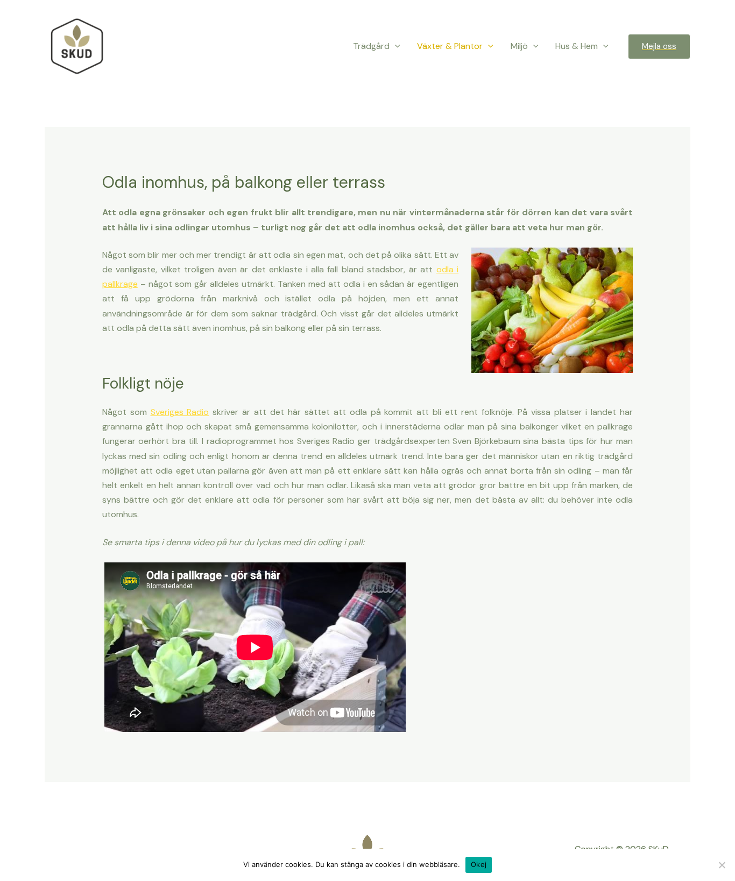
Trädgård (371, 46)
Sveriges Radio (180, 412)
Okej (478, 864)
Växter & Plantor (450, 46)
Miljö (519, 46)
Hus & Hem (576, 46)
